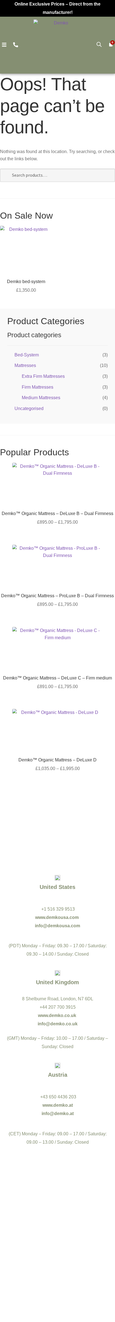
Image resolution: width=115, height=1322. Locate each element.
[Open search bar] (99, 44)
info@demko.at (58, 1113)
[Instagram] (33, 1233)
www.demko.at (57, 1105)
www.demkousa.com (57, 917)
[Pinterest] (57, 1233)
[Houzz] (82, 1233)
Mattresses (25, 365)
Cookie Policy (80, 1275)
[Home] (58, 44)
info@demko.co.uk (58, 1023)
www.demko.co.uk (57, 1015)
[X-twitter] (82, 1218)
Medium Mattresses (41, 397)
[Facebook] (33, 1218)
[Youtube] (57, 1218)
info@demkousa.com (57, 925)
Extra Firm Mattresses (43, 376)
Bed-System (27, 355)
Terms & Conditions (40, 1275)
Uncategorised (29, 408)
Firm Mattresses (37, 387)
